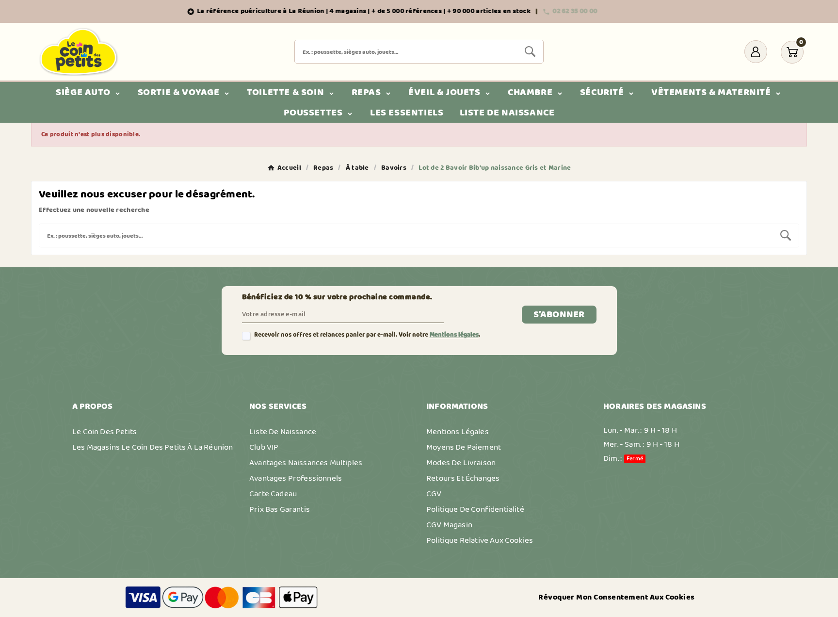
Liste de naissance (282, 431)
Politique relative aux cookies (479, 540)
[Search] (530, 51)
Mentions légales (454, 335)
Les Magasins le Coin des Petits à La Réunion (152, 447)
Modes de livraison (461, 462)
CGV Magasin (449, 525)
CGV (434, 494)
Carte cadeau (273, 494)
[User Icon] (755, 51)
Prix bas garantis (279, 509)
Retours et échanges (463, 478)
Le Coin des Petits (104, 431)
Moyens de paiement (463, 447)
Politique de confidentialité (475, 509)
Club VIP (263, 447)
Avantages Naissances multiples (305, 462)
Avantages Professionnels (295, 478)
